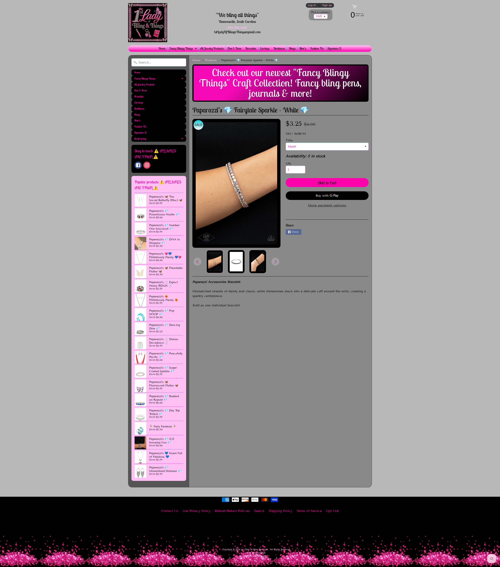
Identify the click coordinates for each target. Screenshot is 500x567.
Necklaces (279, 48)
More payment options (327, 205)
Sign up (327, 5)
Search (259, 511)
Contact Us (169, 511)
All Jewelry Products (212, 48)
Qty (288, 163)
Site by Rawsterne (256, 552)
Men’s (302, 48)
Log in (312, 5)
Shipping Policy (280, 511)
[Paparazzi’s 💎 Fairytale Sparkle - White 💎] (214, 261)
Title (289, 140)
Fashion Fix (317, 48)
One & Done (234, 48)
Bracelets (250, 48)
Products (211, 60)
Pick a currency (320, 12)
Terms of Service (309, 511)
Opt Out (332, 511)
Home (162, 48)
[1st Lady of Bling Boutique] (147, 22)
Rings (292, 48)
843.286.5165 (237, 27)
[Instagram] (146, 165)
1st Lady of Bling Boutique (255, 549)
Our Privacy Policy (197, 511)
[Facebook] (138, 165)
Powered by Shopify (256, 556)
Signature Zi (334, 48)
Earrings (265, 48)
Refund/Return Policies (232, 511)
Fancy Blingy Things (183, 49)
